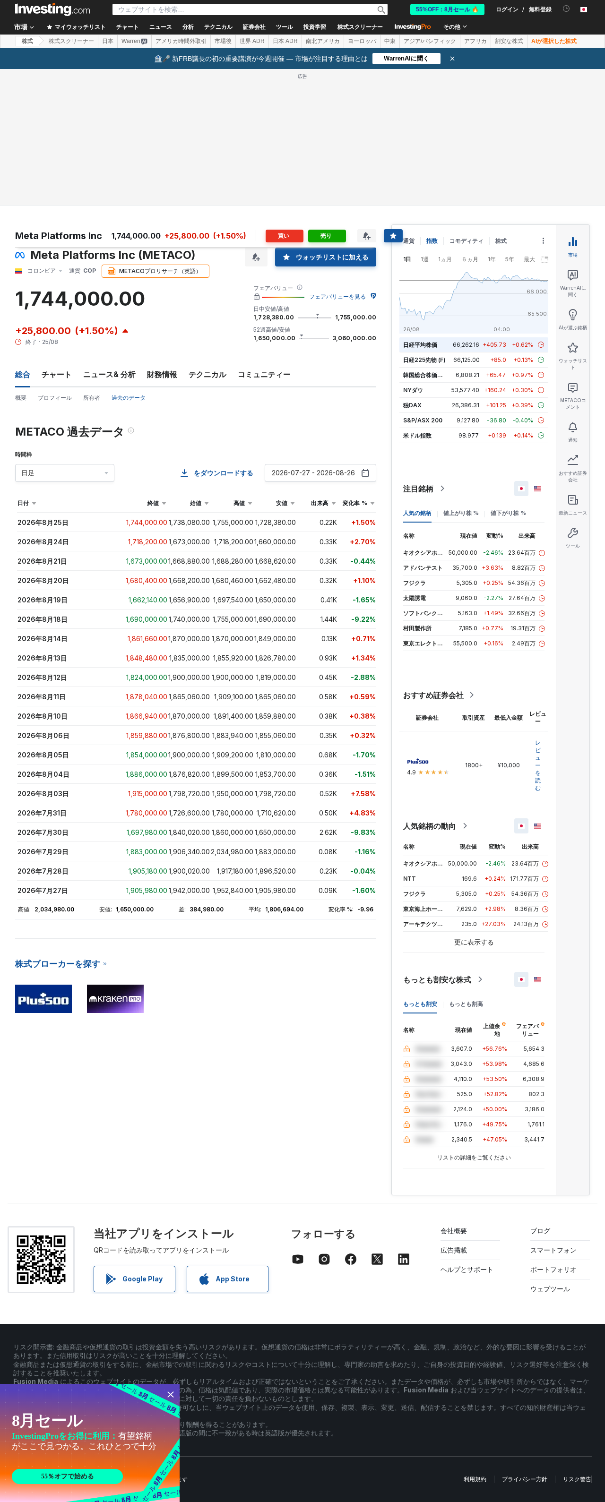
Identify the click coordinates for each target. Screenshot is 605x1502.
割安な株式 (509, 41)
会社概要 (454, 1231)
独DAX (412, 405)
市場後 (223, 41)
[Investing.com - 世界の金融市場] (52, 9)
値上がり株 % (461, 512)
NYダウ (413, 390)
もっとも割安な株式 (437, 979)
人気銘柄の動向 (429, 826)
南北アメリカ (323, 41)
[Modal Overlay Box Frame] (90, 1443)
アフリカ (475, 41)
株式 (27, 41)
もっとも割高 (466, 1003)
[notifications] (566, 8)
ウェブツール (550, 1289)
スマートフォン (553, 1250)
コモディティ (466, 240)
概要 (20, 397)
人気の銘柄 (417, 512)
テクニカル (207, 374)
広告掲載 (454, 1250)
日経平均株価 (420, 344)
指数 (432, 240)
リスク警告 (577, 1479)
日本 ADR (285, 41)
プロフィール (55, 397)
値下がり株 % (508, 512)
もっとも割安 (420, 1003)
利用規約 (475, 1479)
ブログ (540, 1231)
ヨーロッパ (362, 41)
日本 (107, 41)
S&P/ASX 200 (422, 420)
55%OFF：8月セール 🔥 (447, 9)
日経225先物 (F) (424, 359)
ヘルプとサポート (467, 1269)
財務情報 (162, 374)
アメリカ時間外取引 (181, 41)
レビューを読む (538, 765)
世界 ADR (252, 41)
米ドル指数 (417, 435)
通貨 (409, 240)
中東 (390, 41)
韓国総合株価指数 (426, 374)
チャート (57, 374)
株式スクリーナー (360, 27)
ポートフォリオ (553, 1269)
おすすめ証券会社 (433, 695)
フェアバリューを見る (337, 296)
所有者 (91, 397)
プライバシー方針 (524, 1479)
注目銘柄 (418, 488)
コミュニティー (264, 374)
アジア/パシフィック (430, 41)
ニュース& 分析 (109, 374)
